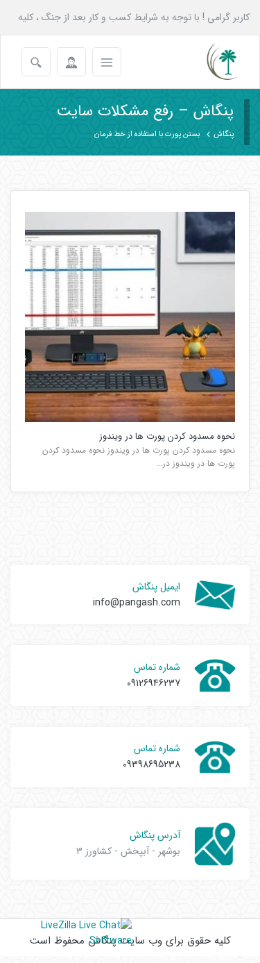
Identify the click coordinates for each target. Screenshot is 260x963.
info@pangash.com (136, 602)
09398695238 (151, 764)
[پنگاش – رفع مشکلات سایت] (210, 62)
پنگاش (224, 134)
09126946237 (153, 683)
